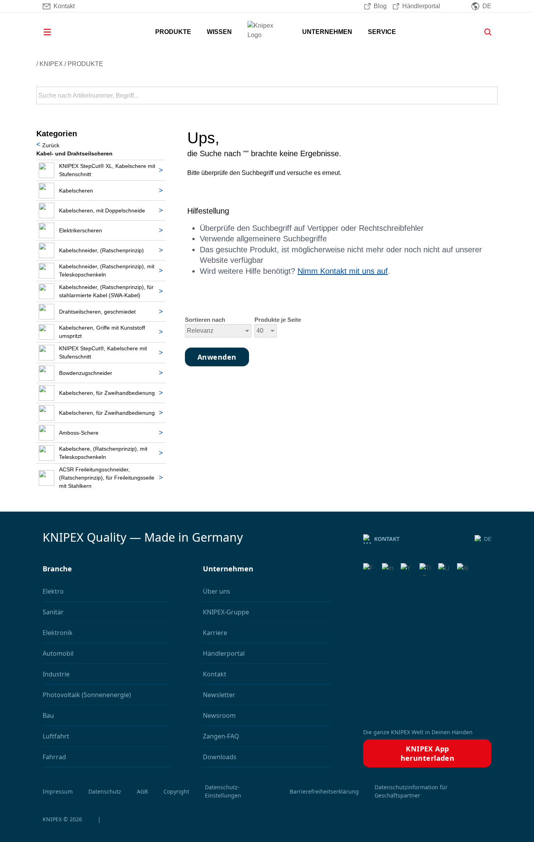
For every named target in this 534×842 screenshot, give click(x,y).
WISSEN (219, 32)
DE (487, 539)
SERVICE (382, 32)
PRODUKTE (173, 32)
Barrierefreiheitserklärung (324, 791)
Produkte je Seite (277, 320)
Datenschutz (104, 791)
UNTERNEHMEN (327, 32)
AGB (142, 791)
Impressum (58, 791)
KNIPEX (51, 64)
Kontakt (387, 538)
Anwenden (491, 95)
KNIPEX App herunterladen (428, 753)
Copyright (176, 791)
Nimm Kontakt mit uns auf (342, 271)
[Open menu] (58, 32)
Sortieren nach (205, 320)
